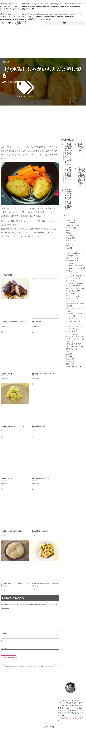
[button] (64, 23)
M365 (67, 245)
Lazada (72, 324)
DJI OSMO (69, 228)
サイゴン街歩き (75, 276)
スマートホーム (71, 296)
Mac (67, 248)
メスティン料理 (71, 344)
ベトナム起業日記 (14, 23)
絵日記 (67, 364)
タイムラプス (70, 298)
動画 (67, 354)
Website (4, 648)
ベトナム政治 (70, 329)
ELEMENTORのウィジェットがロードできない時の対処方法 (70, 173)
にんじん (30, 96)
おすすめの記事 (71, 278)
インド (67, 271)
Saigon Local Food (72, 253)
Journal (68, 240)
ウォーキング (70, 273)
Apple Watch (70, 225)
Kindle (67, 243)
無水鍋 (6, 62)
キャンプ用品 (75, 283)
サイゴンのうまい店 (73, 288)
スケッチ (68, 293)
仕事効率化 (69, 349)
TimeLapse (69, 256)
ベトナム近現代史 (72, 336)
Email (4, 641)
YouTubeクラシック (73, 268)
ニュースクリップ (72, 314)
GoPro (67, 230)
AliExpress (74, 321)
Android (68, 223)
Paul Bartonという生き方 (81, 147)
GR (66, 233)
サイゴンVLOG (71, 286)
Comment (5, 608)
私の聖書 (68, 361)
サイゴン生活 (70, 291)
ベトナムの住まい (72, 326)
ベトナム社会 (70, 331)
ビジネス (68, 316)
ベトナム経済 (70, 334)
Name (4, 633)
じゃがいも (21, 96)
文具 (67, 356)
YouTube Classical (72, 266)
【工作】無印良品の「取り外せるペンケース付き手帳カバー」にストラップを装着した (68, 153)
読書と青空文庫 (71, 366)
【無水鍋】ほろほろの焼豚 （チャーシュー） (15, 321)
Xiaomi (68, 263)
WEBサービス (70, 258)
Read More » (4, 326)
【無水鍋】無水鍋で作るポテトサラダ (12, 426)
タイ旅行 (68, 301)
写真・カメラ (70, 351)
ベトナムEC (69, 319)
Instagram (69, 235)
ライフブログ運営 (72, 346)
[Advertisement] (43, 41)
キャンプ (68, 281)
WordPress (69, 261)
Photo (67, 250)
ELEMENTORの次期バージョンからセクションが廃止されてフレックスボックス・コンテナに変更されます (70, 199)
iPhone (68, 238)
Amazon (68, 220)
